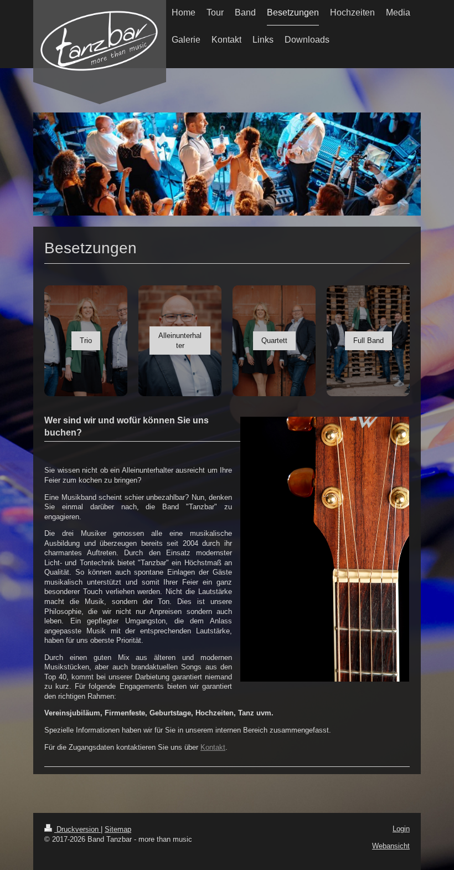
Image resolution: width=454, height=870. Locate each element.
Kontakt (212, 747)
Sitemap (118, 829)
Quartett (274, 340)
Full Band (368, 340)
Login (401, 829)
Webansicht (391, 846)
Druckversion (77, 829)
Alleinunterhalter (180, 340)
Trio (86, 340)
